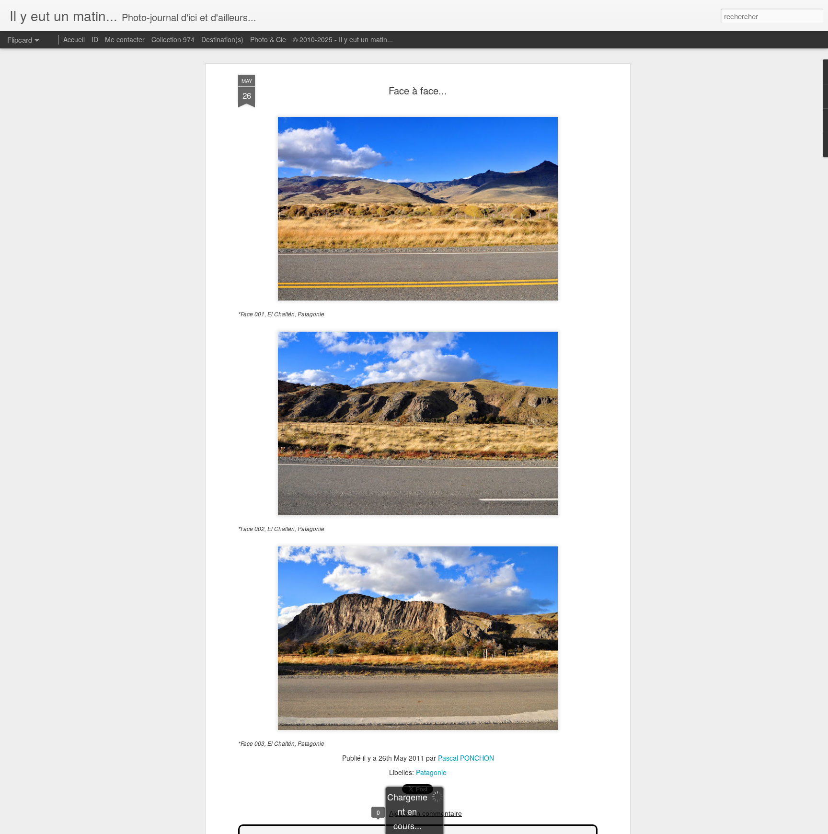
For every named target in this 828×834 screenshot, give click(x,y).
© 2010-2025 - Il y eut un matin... (343, 39)
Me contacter (125, 39)
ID (95, 39)
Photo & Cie (268, 39)
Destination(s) (222, 39)
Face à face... (418, 90)
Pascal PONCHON (466, 758)
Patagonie (431, 772)
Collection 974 (173, 39)
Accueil (74, 39)
